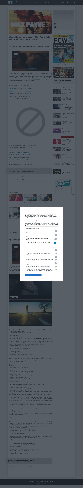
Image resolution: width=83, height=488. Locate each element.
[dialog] (41, 244)
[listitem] (41, 228)
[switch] (55, 231)
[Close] (61, 209)
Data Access (41, 278)
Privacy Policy (47, 278)
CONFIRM (33, 274)
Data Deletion (35, 278)
